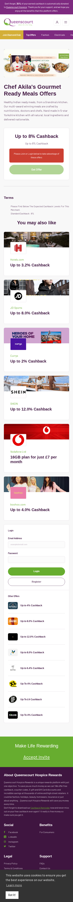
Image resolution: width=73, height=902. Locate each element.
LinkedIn (12, 836)
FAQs (42, 863)
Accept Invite (36, 757)
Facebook (13, 832)
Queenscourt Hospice (16, 7)
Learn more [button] (14, 885)
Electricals (60, 34)
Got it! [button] (12, 895)
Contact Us (45, 868)
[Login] (57, 22)
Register (36, 581)
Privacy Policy (10, 863)
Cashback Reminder (40, 807)
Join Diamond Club (12, 34)
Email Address (15, 538)
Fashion (45, 34)
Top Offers (31, 34)
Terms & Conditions (13, 868)
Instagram (13, 841)
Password (13, 553)
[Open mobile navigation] (65, 22)
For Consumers (47, 832)
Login (36, 571)
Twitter (11, 846)
